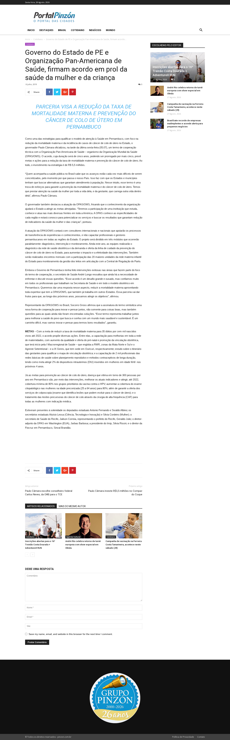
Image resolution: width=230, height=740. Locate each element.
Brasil (62, 30)
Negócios (95, 30)
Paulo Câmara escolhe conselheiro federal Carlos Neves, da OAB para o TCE (48, 492)
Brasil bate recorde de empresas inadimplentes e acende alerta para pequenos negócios (185, 123)
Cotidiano (77, 30)
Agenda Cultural (73, 537)
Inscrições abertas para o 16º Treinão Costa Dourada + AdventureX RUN (40, 544)
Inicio (31, 30)
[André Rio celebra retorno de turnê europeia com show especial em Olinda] (83, 525)
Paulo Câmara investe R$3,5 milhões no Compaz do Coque (115, 492)
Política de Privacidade (183, 736)
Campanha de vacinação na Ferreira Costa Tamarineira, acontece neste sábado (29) (124, 544)
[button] (201, 30)
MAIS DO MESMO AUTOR (72, 506)
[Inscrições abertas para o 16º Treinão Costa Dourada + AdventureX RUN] (43, 525)
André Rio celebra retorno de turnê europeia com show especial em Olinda (83, 544)
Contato (201, 736)
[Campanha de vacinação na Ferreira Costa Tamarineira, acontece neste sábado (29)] (124, 525)
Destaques (46, 30)
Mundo (110, 30)
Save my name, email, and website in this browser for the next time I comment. (71, 634)
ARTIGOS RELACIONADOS (41, 506)
